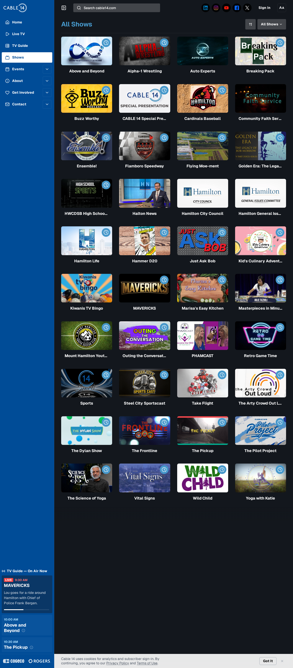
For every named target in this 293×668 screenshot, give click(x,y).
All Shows (269, 24)
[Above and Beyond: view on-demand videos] (106, 42)
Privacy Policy (117, 663)
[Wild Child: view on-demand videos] (222, 469)
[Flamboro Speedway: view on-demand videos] (164, 137)
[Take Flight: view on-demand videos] (222, 375)
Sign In (264, 7)
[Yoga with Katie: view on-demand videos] (280, 469)
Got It (268, 661)
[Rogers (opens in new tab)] (39, 661)
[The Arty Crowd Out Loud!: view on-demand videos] (280, 375)
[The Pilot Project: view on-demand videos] (280, 422)
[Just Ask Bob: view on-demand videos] (222, 232)
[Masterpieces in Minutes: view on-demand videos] (280, 280)
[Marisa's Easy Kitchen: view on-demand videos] (222, 280)
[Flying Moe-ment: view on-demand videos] (222, 137)
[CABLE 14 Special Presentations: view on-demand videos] (164, 90)
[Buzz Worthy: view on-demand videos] (106, 90)
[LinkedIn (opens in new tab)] (205, 7)
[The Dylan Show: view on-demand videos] (106, 422)
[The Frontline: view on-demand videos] (164, 422)
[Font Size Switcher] (281, 7)
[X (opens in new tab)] (247, 7)
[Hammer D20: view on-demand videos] (164, 232)
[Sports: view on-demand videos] (106, 375)
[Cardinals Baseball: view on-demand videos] (222, 90)
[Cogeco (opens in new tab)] (13, 661)
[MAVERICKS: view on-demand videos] (164, 280)
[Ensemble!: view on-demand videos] (106, 137)
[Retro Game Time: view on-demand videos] (280, 327)
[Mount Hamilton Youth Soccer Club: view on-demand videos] (106, 327)
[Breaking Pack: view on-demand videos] (280, 42)
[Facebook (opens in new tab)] (236, 7)
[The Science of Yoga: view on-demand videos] (106, 469)
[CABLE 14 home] (27, 8)
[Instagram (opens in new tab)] (216, 7)
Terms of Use (147, 663)
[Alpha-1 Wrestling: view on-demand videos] (164, 42)
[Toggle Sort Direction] (250, 24)
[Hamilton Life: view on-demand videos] (106, 232)
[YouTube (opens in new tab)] (226, 7)
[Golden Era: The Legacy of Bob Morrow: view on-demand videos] (280, 137)
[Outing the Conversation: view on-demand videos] (164, 327)
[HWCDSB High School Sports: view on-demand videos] (106, 185)
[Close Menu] (63, 7)
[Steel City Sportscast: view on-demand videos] (164, 375)
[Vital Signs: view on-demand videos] (164, 469)
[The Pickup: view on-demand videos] (222, 422)
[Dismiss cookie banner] (282, 661)
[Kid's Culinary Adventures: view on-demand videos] (280, 232)
